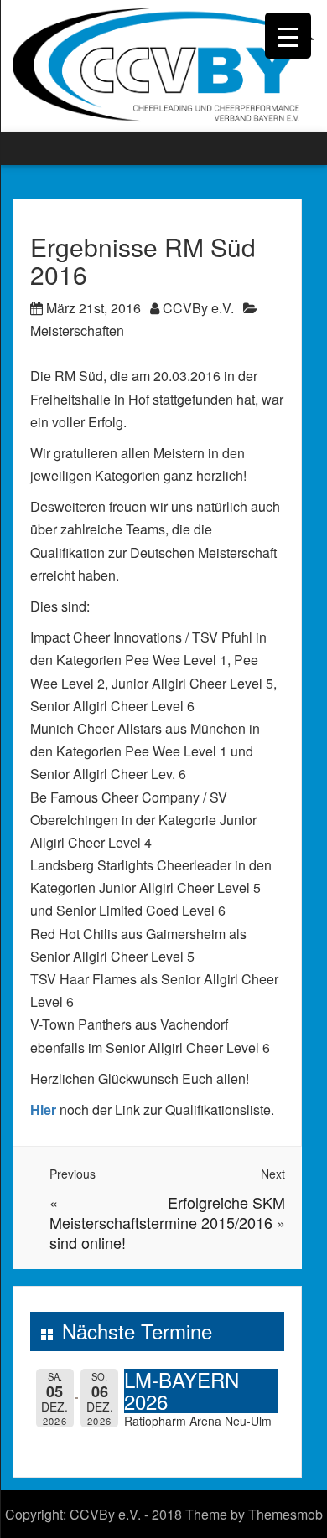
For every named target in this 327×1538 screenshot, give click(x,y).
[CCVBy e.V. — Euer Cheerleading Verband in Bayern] (163, 64)
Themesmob (285, 1514)
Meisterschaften (77, 330)
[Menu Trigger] (288, 36)
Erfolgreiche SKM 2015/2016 (226, 1212)
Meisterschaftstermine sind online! (123, 1232)
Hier (43, 1109)
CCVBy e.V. (198, 307)
